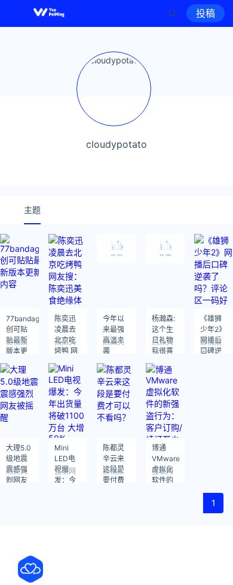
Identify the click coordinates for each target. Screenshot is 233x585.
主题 (32, 210)
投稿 (205, 13)
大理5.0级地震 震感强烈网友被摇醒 (18, 451)
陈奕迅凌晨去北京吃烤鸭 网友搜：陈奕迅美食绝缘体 (66, 322)
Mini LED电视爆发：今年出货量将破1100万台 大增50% (66, 451)
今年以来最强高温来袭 (113, 322)
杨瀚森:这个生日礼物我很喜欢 (163, 322)
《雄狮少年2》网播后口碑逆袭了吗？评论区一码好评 (213, 322)
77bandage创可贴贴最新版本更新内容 (22, 322)
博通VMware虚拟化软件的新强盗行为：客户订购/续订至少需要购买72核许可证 (166, 451)
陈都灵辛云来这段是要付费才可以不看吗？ (113, 451)
